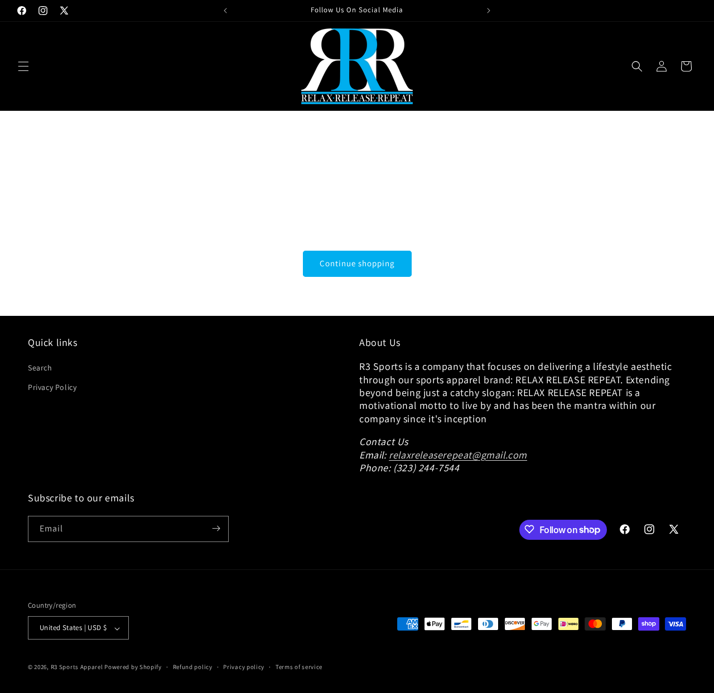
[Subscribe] (216, 528)
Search (40, 368)
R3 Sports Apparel (77, 667)
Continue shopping (357, 263)
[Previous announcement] (225, 10)
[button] (23, 66)
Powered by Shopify (133, 667)
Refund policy (193, 667)
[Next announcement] (488, 10)
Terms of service (299, 667)
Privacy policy (243, 667)
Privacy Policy (52, 388)
